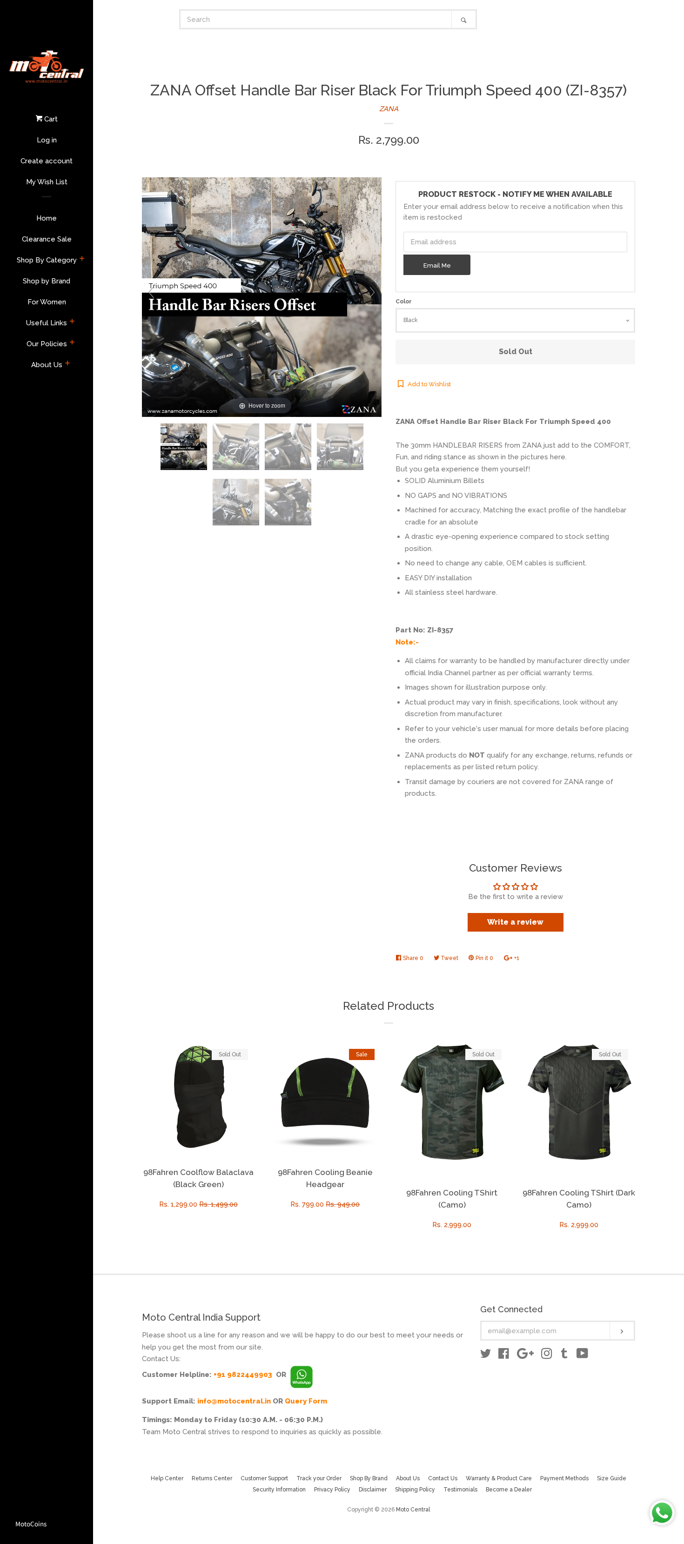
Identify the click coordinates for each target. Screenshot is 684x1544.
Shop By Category (47, 260)
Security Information (279, 1489)
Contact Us (442, 1478)
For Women (46, 302)
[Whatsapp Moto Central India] (301, 1374)
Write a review (515, 922)
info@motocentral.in (234, 1401)
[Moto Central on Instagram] (546, 1355)
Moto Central (413, 1509)
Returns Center (212, 1478)
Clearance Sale (47, 239)
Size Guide (611, 1478)
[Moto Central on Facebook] (504, 1355)
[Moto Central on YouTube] (582, 1355)
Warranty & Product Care (499, 1478)
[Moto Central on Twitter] (485, 1355)
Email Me (437, 265)
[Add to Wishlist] (247, 1047)
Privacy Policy (332, 1489)
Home (46, 218)
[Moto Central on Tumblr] (564, 1355)
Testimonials (460, 1489)
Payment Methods (564, 1478)
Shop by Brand (46, 281)
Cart (50, 119)
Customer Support (264, 1478)
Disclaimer (373, 1489)
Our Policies (47, 344)
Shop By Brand (369, 1478)
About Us (46, 365)
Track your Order (319, 1478)
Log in (47, 140)
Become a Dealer (509, 1489)
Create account (46, 161)
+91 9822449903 (243, 1374)
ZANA (388, 109)
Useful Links (46, 323)
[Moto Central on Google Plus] (525, 1355)
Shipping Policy (415, 1489)
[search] (316, 19)
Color (404, 301)
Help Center (167, 1478)
